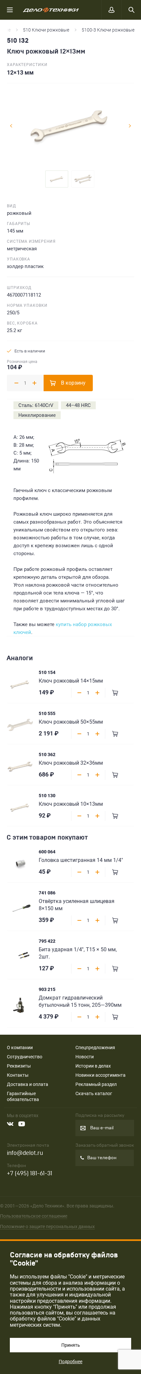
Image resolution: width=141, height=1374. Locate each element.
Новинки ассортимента (100, 1075)
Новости (84, 1056)
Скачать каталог (93, 1093)
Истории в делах (93, 1066)
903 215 (47, 989)
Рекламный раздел (96, 1084)
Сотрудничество (24, 1056)
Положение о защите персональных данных (47, 1226)
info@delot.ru (25, 1153)
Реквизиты (19, 1066)
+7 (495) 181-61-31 (29, 1173)
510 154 (47, 672)
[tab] (56, 179)
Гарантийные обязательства (23, 1096)
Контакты (18, 1075)
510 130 (47, 795)
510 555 (47, 713)
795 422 (47, 941)
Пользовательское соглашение (33, 1216)
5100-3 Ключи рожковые (108, 30)
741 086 (47, 892)
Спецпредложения (95, 1047)
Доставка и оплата (27, 1084)
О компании (20, 1047)
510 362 (47, 754)
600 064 (47, 851)
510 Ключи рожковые (46, 30)
